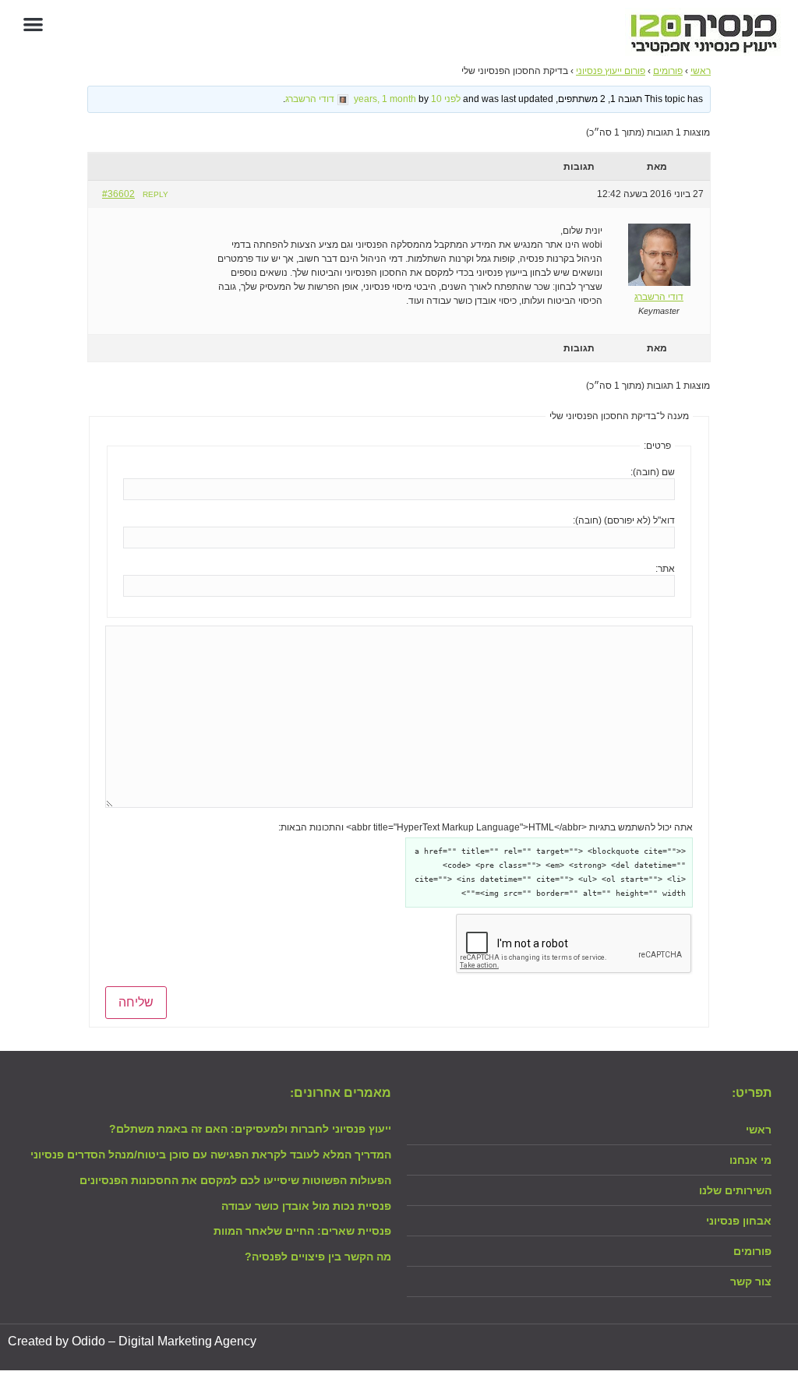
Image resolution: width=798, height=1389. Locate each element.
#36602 (118, 194)
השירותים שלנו (735, 1190)
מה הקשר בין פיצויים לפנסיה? (318, 1256)
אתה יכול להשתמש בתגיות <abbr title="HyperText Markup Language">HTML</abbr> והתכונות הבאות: (485, 827)
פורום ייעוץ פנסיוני (610, 70)
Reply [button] (155, 194)
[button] (33, 24)
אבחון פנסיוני (739, 1220)
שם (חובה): (652, 472)
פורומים (668, 70)
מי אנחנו (750, 1160)
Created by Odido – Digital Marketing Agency (132, 1341)
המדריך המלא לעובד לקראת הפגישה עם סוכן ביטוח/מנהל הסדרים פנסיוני (210, 1154)
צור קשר (751, 1281)
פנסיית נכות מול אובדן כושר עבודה (306, 1206)
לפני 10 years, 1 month (407, 98)
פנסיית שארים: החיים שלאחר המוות (302, 1231)
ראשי (700, 70)
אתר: (665, 568)
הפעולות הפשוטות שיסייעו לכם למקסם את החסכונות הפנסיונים (235, 1180)
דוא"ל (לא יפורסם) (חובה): (624, 520)
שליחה (136, 1002)
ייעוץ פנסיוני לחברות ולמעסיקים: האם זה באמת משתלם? (250, 1129)
